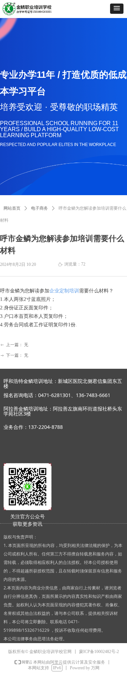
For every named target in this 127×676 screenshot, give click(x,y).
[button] (116, 9)
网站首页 (12, 208)
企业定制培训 (64, 290)
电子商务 (39, 208)
